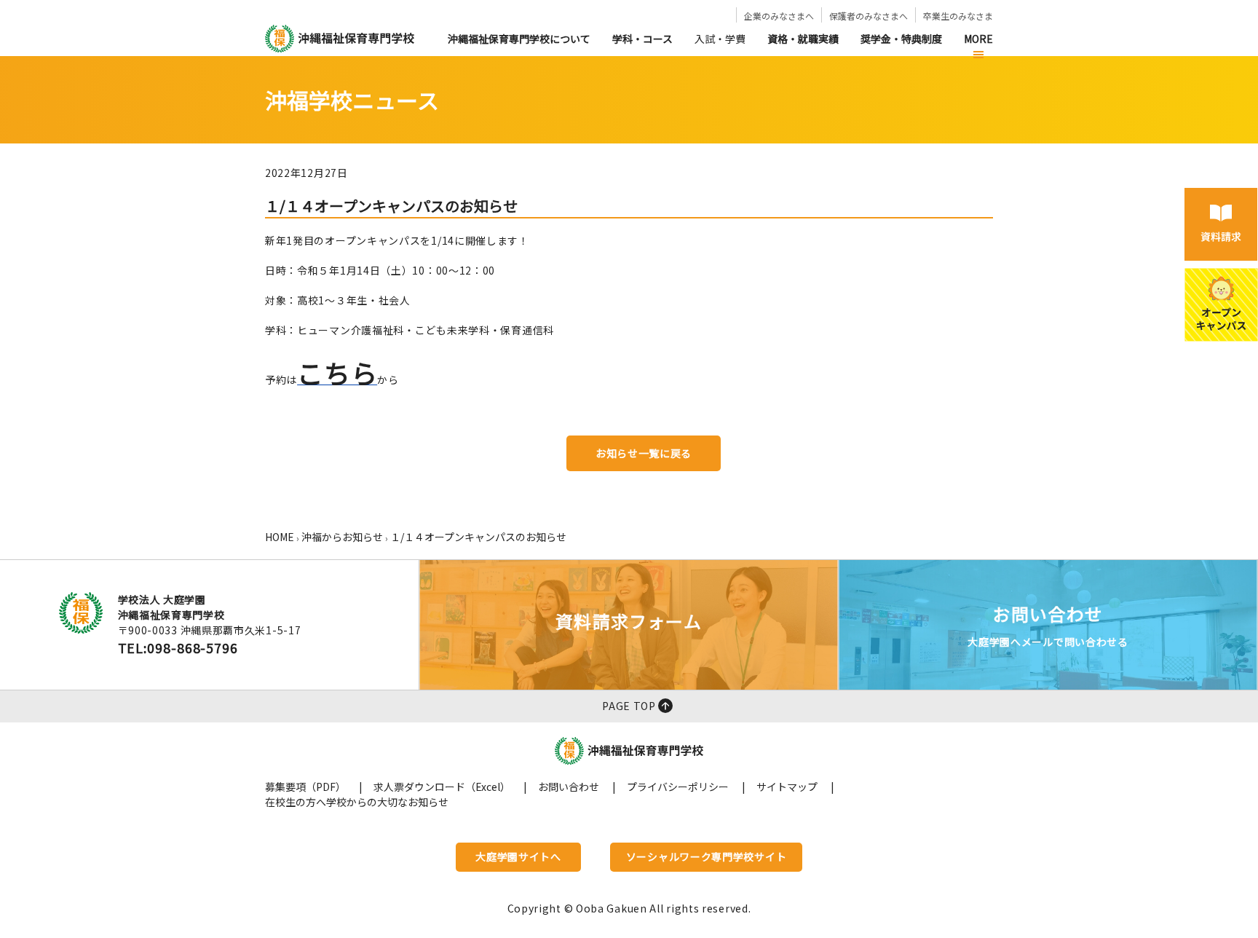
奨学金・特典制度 (901, 38)
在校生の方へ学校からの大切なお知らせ (356, 802)
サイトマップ (787, 786)
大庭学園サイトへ (518, 856)
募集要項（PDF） (305, 786)
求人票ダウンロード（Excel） (441, 786)
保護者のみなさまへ (868, 15)
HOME (279, 536)
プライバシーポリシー (678, 786)
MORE (978, 38)
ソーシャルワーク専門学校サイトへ (706, 860)
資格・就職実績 (803, 38)
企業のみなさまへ (779, 15)
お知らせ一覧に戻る (644, 453)
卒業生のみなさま (958, 15)
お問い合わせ (568, 786)
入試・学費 (720, 38)
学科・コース (642, 38)
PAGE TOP (629, 705)
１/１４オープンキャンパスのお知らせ (478, 536)
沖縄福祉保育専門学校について (519, 38)
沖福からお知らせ (342, 536)
